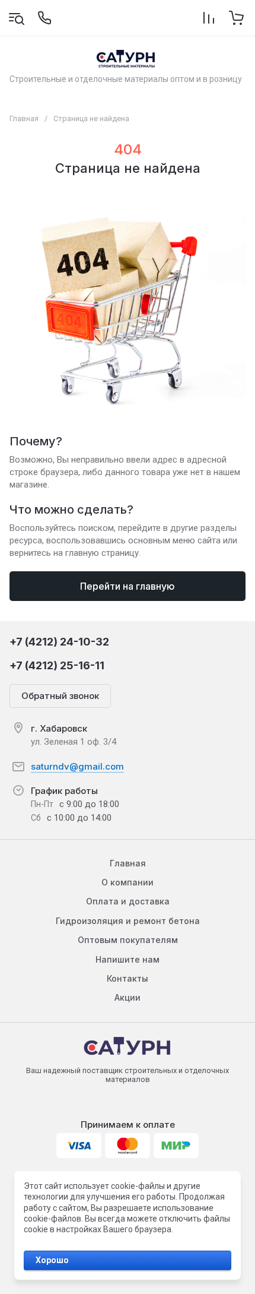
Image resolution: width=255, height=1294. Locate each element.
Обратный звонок (60, 695)
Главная (24, 118)
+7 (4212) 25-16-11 (56, 665)
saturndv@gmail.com (77, 766)
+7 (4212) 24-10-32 (59, 641)
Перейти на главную (127, 586)
